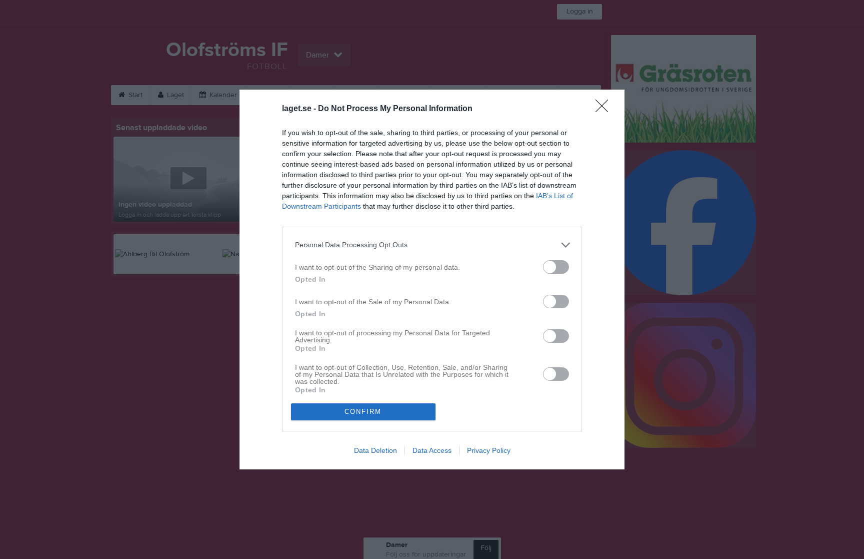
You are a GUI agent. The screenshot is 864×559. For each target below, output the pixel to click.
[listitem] (432, 245)
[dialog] (432, 279)
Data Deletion (375, 450)
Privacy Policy (488, 450)
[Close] (605, 109)
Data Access (432, 450)
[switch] (556, 267)
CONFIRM (363, 411)
